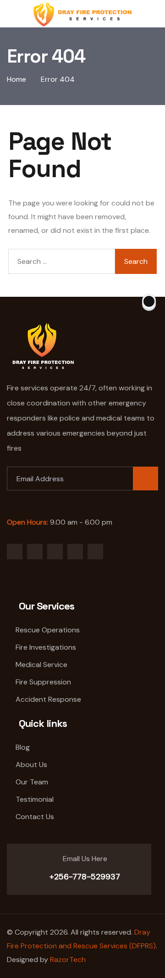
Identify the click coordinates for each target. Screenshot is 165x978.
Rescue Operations (48, 630)
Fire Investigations (46, 647)
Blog (23, 747)
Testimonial (35, 799)
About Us (31, 764)
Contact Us (35, 816)
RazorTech (68, 959)
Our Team (32, 782)
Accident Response (48, 699)
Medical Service (41, 664)
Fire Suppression (43, 682)
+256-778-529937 (83, 876)
